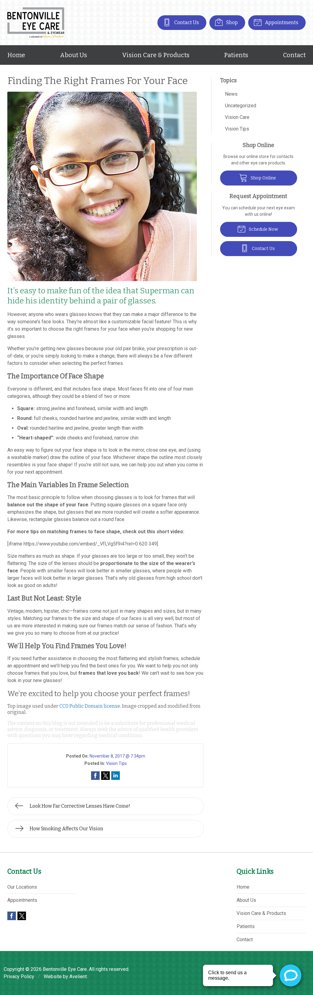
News (231, 94)
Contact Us (186, 22)
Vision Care (237, 117)
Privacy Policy (19, 976)
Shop (231, 22)
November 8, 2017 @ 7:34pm (117, 756)
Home (16, 55)
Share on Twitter (105, 775)
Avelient (78, 976)
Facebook (11, 916)
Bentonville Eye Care (65, 969)
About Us (73, 55)
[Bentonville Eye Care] (35, 22)
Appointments (281, 22)
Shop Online (263, 178)
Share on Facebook (95, 775)
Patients (236, 55)
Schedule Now (263, 229)
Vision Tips (116, 763)
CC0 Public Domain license (89, 706)
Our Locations (22, 887)
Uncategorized (240, 105)
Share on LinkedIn (115, 775)
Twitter (21, 916)
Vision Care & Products (156, 55)
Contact (294, 55)
